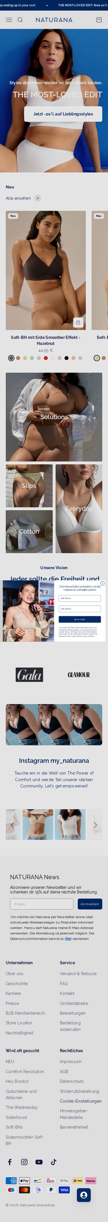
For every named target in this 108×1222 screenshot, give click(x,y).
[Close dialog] (102, 583)
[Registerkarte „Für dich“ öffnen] (84, 1195)
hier (85, 636)
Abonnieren (79, 619)
